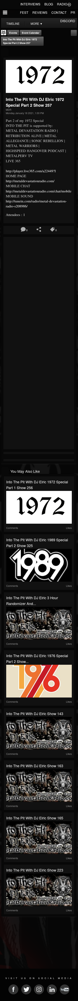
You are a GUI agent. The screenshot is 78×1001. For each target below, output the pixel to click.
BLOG (48, 4)
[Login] (69, 4)
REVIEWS (39, 12)
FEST (24, 12)
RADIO (62, 4)
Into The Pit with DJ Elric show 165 (34, 817)
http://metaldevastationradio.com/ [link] (30, 180)
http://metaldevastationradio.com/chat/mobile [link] (38, 191)
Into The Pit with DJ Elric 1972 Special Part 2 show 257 (20, 41)
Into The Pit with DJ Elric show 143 (34, 713)
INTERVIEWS (30, 4)
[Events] (5, 52)
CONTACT (59, 12)
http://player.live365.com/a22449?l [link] (31, 170)
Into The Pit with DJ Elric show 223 (34, 870)
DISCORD (67, 21)
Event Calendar (30, 33)
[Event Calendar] (74, 32)
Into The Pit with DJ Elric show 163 (34, 765)
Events (13, 33)
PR (73, 12)
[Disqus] (39, 291)
